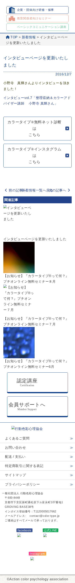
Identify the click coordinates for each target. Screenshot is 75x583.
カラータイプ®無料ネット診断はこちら (34, 128)
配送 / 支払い (15, 456)
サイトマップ (15, 475)
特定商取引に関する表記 (24, 466)
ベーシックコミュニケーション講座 (41, 27)
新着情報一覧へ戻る (37, 190)
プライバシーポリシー (22, 484)
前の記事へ (17, 190)
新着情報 (29, 37)
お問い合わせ (15, 447)
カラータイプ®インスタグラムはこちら (34, 155)
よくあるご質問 (17, 438)
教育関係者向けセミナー (34, 18)
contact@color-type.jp (45, 515)
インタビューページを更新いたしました (34, 239)
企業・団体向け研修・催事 (35, 9)
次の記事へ (57, 190)
